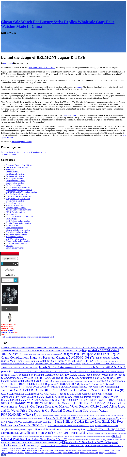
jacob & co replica (25, 450)
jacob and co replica (9, 450)
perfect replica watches (53, 453)
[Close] (17, 253)
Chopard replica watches (15, 181)
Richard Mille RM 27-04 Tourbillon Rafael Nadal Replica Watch (61, 438)
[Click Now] (9, 323)
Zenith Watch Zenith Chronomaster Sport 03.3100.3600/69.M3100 (21, 448)
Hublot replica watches (15, 201)
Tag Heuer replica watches (16, 234)
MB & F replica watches (15, 212)
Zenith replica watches (15, 248)
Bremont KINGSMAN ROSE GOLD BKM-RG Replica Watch (42, 354)
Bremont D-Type (69, 115)
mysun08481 (8, 63)
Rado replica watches (14, 228)
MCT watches (11, 214)
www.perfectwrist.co (71, 453)
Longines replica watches (16, 207)
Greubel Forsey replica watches (18, 196)
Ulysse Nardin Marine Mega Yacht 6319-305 (54, 446)
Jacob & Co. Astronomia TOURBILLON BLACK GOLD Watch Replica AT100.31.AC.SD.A (63, 382)
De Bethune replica (13, 185)
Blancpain (10, 169)
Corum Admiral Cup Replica (12, 453)
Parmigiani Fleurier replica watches (19, 216)
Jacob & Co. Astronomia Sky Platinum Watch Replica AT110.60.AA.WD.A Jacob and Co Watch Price (59, 374)
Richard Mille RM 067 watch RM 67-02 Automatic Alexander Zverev (91, 436)
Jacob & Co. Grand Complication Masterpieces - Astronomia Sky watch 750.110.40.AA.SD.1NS (57, 395)
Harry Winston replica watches (18, 199)
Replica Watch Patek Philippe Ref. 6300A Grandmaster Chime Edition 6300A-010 (44, 436)
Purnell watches (12, 225)
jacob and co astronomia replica (13, 337)
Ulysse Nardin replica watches (18, 241)
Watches (9, 246)
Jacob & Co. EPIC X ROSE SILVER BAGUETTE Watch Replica (30, 394)
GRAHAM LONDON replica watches (21, 192)
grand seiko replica (40, 450)
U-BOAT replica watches (16, 239)
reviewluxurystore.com (36, 337)
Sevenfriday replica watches (17, 232)
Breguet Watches (12, 172)
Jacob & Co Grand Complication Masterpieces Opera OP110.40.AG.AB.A (23, 418)
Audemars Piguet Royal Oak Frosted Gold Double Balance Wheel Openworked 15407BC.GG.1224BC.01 (48, 347)
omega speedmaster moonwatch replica (81, 450)
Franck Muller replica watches (18, 187)
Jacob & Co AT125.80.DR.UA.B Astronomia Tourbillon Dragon (103, 415)
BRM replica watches (14, 178)
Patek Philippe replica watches (18, 221)
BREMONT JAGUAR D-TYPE (42, 68)
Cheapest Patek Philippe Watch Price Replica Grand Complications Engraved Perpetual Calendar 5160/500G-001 (60, 355)
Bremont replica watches (22, 142)
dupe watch (49, 337)
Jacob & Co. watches (14, 205)
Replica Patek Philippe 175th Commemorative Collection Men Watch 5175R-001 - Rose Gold (63, 430)
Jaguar (80, 87)
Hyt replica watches (13, 203)
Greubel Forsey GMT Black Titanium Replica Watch (59, 364)
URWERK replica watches (16, 243)
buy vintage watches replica (109, 450)
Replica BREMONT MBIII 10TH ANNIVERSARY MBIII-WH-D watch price (71, 426)
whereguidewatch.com (107, 453)
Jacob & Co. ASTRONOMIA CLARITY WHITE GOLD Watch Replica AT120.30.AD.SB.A (97, 372)
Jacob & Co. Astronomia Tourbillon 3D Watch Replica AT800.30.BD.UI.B (74, 381)
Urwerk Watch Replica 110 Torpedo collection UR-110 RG (96, 445)
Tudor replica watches (14, 237)
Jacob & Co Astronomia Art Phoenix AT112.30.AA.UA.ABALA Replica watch (60, 415)
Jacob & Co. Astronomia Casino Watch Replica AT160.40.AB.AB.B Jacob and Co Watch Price (42, 372)
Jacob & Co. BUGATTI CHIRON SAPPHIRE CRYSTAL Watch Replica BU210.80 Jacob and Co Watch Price (70, 387)
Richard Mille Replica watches (18, 230)
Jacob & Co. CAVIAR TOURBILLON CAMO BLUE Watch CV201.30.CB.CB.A (62, 390)
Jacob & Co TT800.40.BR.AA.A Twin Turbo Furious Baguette (82, 418)
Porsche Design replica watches (18, 223)
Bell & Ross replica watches (17, 167)
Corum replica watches (15, 183)
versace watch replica (57, 450)
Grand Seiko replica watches (17, 194)
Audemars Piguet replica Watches (19, 165)
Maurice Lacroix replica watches (19, 210)
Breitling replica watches (15, 174)
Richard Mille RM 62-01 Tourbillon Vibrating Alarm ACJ (85, 439)
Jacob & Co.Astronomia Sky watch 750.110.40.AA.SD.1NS (63, 376)
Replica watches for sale (34, 453)
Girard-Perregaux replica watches (19, 190)
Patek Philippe (11, 219)
